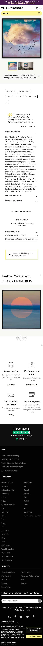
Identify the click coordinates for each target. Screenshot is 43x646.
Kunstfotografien (24, 91)
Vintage (4, 523)
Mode (3, 497)
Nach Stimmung (7, 557)
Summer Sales (31, 96)
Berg (3, 527)
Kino (3, 538)
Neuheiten (5, 486)
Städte (3, 501)
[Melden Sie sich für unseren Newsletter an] (40, 601)
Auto (25, 486)
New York (4, 534)
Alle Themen (5, 545)
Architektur (28, 483)
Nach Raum (5, 553)
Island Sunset (21, 338)
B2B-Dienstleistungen (9, 471)
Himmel (9, 96)
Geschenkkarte (7, 483)
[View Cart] (37, 8)
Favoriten (4, 494)
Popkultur (5, 531)
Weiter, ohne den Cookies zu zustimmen (34, 630)
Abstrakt (27, 494)
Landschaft (10, 91)
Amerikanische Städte (32, 516)
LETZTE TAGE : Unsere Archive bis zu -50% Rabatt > (21, 1)
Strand (26, 490)
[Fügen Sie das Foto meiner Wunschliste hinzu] (42, 345)
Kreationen (28, 512)
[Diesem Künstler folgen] (41, 276)
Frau (25, 497)
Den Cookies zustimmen (34, 636)
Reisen (3, 516)
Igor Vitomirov (21, 340)
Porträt (26, 501)
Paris (3, 542)
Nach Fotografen (7, 560)
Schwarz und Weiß (8, 505)
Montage (19, 96)
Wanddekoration (7, 549)
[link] (12, 8)
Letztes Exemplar (7, 490)
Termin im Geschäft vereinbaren (21, 211)
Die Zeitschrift (26, 572)
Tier (2, 508)
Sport (3, 519)
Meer (25, 505)
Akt (25, 508)
